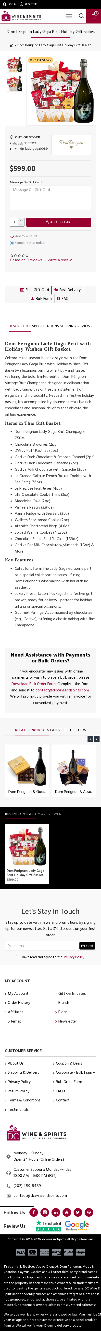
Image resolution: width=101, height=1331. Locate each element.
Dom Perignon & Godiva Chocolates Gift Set (28, 791)
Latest (56, 730)
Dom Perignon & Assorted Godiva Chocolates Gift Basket (75, 791)
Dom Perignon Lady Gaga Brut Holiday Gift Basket (25, 873)
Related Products (32, 730)
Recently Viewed (20, 814)
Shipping (68, 326)
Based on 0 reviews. (26, 260)
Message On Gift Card (26, 182)
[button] (32, 91)
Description (20, 326)
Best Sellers (74, 730)
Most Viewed (50, 814)
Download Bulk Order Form (34, 684)
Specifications (45, 326)
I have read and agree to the (52, 957)
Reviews (84, 326)
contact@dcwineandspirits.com (62, 690)
